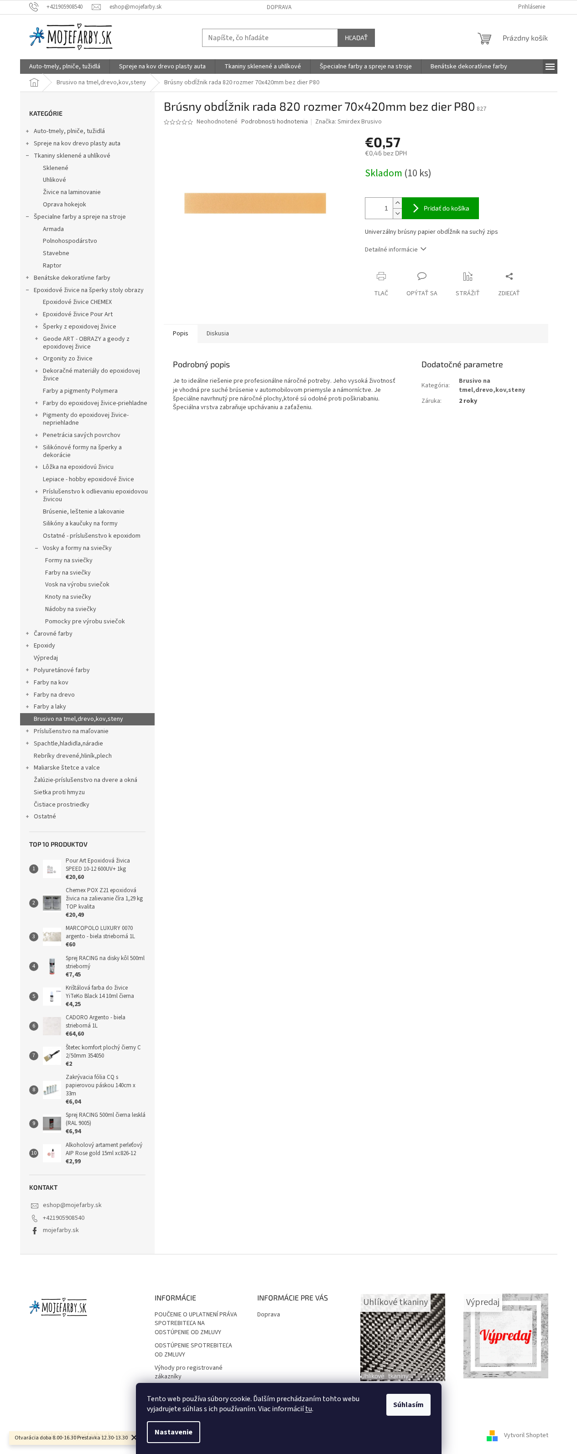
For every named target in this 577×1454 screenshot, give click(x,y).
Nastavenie (173, 1432)
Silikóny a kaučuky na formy (80, 523)
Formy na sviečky (69, 560)
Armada (53, 229)
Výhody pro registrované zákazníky (189, 1372)
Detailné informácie (391, 249)
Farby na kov (51, 682)
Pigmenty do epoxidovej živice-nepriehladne (86, 419)
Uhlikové (54, 180)
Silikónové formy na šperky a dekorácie (82, 451)
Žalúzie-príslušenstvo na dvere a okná (85, 780)
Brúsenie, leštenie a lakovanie (84, 511)
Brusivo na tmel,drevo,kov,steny (78, 719)
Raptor (52, 265)
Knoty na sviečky (68, 596)
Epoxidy (44, 645)
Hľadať (356, 37)
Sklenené (55, 168)
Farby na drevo (54, 694)
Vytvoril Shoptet (526, 1435)
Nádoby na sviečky (70, 609)
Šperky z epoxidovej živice (79, 326)
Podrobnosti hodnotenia (274, 122)
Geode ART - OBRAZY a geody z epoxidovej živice (86, 342)
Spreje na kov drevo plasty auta (77, 143)
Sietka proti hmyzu (59, 792)
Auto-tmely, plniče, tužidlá (69, 131)
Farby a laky (50, 706)
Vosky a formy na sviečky (77, 548)
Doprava (279, 7)
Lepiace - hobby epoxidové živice (88, 479)
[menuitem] (64, 66)
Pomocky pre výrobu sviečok (85, 621)
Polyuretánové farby (62, 670)
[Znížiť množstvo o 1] (397, 213)
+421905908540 (63, 1218)
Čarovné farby (53, 633)
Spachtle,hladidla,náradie (68, 743)
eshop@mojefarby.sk (72, 1205)
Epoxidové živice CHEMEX (77, 302)
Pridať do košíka (446, 208)
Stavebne (56, 253)
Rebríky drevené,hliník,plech (73, 755)
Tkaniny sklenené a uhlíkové (72, 155)
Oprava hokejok (64, 204)
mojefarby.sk (61, 1230)
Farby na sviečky (68, 572)
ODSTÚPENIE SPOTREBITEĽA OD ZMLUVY (193, 1350)
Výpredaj (46, 658)
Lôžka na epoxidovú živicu (78, 467)
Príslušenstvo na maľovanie (71, 731)
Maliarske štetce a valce (67, 767)
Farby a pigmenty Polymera (80, 391)
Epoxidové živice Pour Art (78, 314)
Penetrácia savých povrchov (81, 435)
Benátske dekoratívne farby (72, 278)
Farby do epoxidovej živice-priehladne (95, 403)
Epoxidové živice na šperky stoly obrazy (89, 290)
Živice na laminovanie (72, 192)
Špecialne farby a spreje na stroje (80, 216)
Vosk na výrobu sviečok (77, 584)
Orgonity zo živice (68, 358)
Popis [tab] (180, 333)
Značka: (348, 121)
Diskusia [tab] (218, 333)
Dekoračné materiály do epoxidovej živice (91, 374)
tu (308, 1409)
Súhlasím (408, 1405)
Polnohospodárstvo (70, 241)
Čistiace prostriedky (61, 804)
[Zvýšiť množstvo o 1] (397, 203)
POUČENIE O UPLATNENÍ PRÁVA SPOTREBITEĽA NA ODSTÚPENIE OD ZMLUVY (196, 1323)
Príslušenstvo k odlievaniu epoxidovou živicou (95, 495)
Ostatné (45, 816)
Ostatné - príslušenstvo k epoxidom (91, 535)
